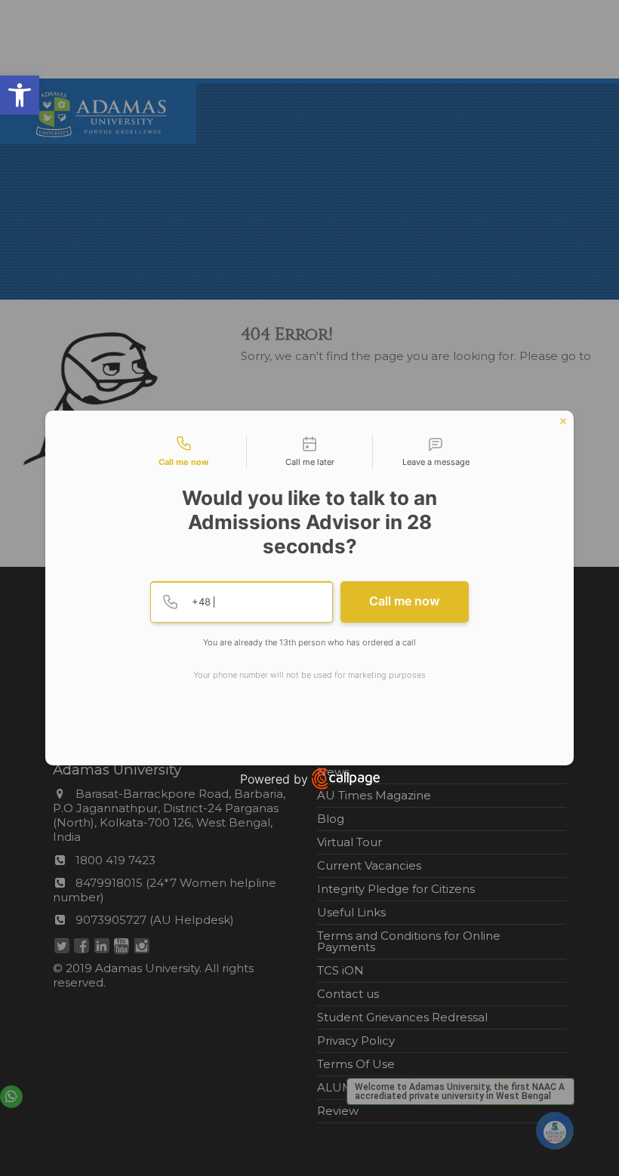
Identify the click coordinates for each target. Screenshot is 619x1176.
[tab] (183, 452)
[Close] (563, 421)
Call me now (404, 600)
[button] (19, 95)
